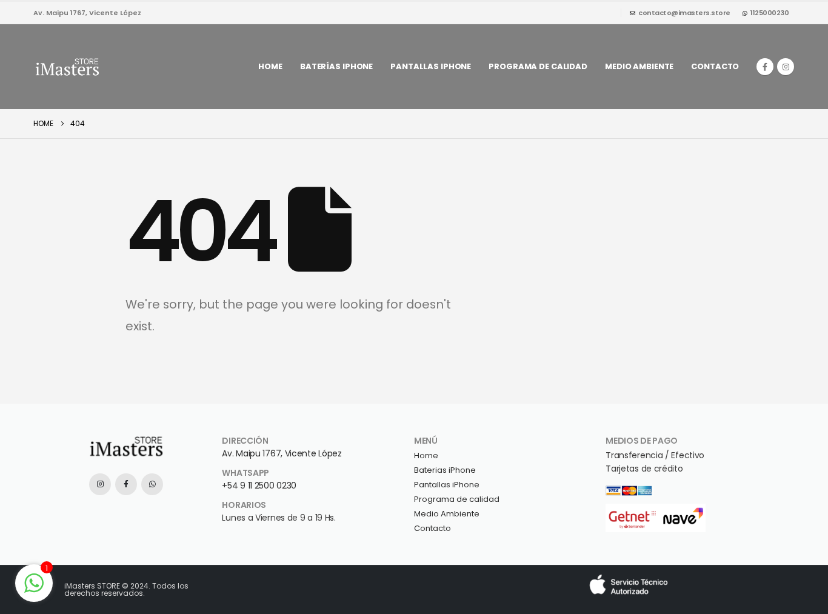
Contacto (715, 66)
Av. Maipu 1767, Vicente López (281, 453)
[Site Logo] (67, 66)
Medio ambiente (639, 66)
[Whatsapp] (152, 484)
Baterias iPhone (445, 470)
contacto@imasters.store (684, 13)
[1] (34, 582)
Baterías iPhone (336, 66)
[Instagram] (785, 66)
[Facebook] (764, 66)
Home (270, 66)
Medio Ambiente (446, 513)
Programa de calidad (538, 66)
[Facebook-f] (126, 484)
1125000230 (769, 13)
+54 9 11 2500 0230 (259, 485)
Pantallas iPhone (430, 66)
